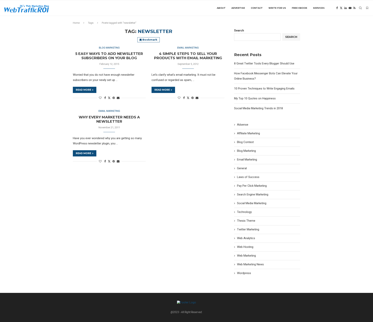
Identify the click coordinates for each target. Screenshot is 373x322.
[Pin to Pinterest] (113, 97)
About (221, 8)
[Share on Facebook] (105, 97)
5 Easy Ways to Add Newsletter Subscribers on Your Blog (109, 56)
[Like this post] (100, 97)
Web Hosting (245, 247)
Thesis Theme (246, 220)
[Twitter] (341, 8)
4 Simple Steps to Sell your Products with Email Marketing (188, 56)
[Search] (360, 8)
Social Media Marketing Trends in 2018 (258, 108)
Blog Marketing (246, 151)
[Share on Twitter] (109, 97)
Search (239, 30)
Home (76, 22)
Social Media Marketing (251, 203)
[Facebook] (337, 8)
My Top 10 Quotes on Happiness (255, 98)
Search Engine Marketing (252, 194)
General (242, 168)
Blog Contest (245, 142)
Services (319, 8)
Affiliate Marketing (248, 133)
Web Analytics (246, 238)
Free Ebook (299, 8)
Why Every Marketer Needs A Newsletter (109, 119)
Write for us (277, 8)
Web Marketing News (250, 264)
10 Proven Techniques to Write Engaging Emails (264, 88)
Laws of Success (248, 177)
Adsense (242, 124)
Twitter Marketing (248, 229)
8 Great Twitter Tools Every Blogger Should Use (264, 63)
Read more (83, 89)
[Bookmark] (367, 8)
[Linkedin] (345, 8)
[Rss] (354, 8)
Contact (257, 8)
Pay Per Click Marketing (252, 185)
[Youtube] (350, 8)
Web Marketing (246, 255)
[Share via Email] (118, 97)
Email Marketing (247, 159)
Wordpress (244, 273)
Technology (244, 212)
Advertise (238, 8)
